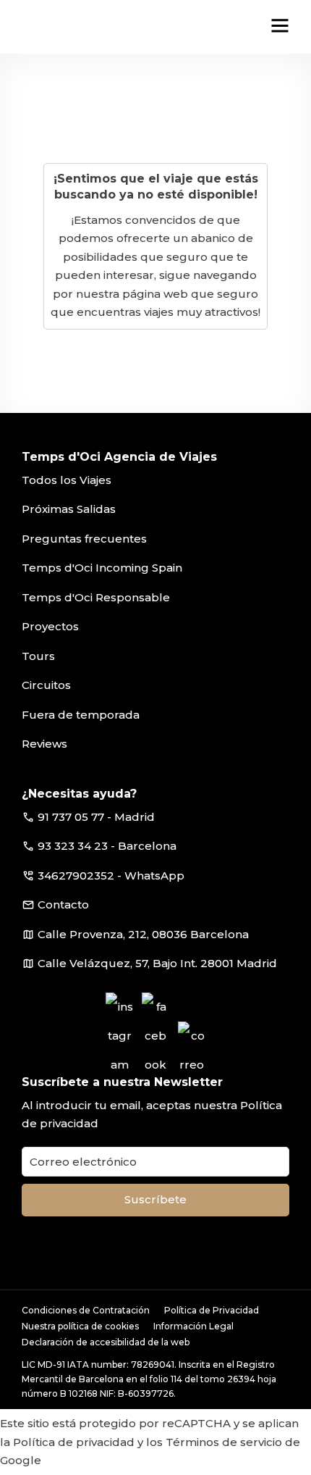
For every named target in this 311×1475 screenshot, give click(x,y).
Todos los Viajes (66, 480)
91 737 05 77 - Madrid (96, 817)
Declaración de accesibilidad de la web (105, 1342)
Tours (38, 656)
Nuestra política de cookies (80, 1326)
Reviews (44, 744)
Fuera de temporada (81, 715)
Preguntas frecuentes (84, 539)
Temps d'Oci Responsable (96, 597)
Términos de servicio (224, 1442)
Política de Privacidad (211, 1310)
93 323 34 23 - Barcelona (107, 846)
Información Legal (193, 1326)
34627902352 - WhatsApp (111, 875)
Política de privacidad (74, 1442)
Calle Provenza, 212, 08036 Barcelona (143, 934)
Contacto (63, 904)
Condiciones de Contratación (86, 1310)
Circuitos (46, 685)
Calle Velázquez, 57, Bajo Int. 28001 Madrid (157, 963)
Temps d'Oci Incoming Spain (102, 567)
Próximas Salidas (69, 509)
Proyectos (50, 626)
